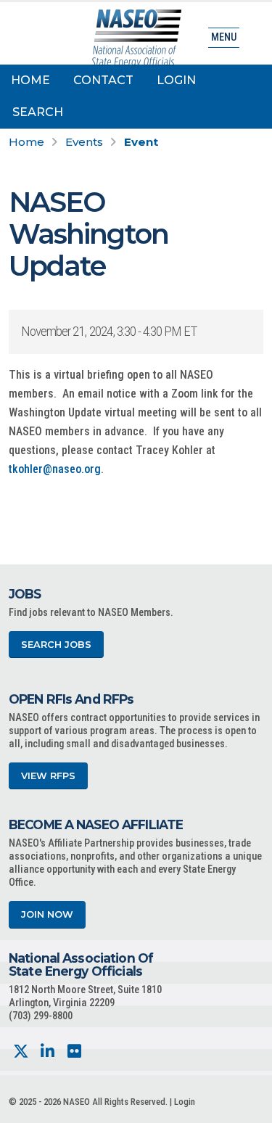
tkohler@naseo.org (55, 469)
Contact (103, 80)
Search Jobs (56, 644)
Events (84, 142)
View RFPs (48, 775)
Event (141, 142)
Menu (223, 37)
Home (30, 80)
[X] (21, 1052)
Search (37, 112)
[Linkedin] (47, 1052)
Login (176, 80)
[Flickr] (74, 1052)
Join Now (47, 914)
